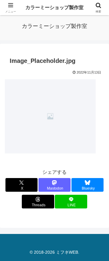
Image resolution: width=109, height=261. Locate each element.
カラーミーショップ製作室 (54, 7)
